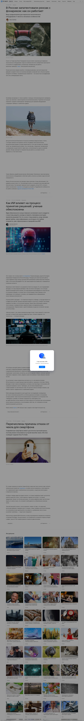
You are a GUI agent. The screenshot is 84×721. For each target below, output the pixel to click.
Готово (42, 366)
